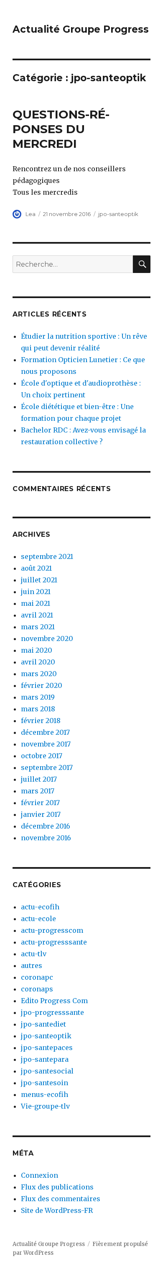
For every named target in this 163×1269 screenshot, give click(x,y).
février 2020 (41, 685)
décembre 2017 (45, 732)
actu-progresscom (52, 930)
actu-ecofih (40, 907)
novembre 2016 (46, 838)
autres (31, 965)
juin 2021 (36, 591)
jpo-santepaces (47, 1047)
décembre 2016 (45, 826)
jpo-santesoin (44, 1083)
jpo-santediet (43, 1024)
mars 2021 (38, 627)
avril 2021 (37, 615)
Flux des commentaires (60, 1198)
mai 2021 (35, 603)
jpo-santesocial (47, 1071)
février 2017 (40, 802)
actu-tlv (33, 954)
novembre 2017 (46, 744)
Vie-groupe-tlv (45, 1106)
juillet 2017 (39, 779)
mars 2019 (38, 697)
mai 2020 (36, 650)
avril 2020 (38, 662)
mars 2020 (39, 673)
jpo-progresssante (52, 1012)
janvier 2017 (41, 814)
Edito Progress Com (54, 1000)
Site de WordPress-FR (57, 1210)
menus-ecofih (44, 1094)
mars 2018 (38, 709)
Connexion (39, 1175)
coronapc (37, 977)
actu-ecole (38, 918)
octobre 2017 (41, 756)
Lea (30, 214)
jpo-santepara (45, 1059)
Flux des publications (57, 1187)
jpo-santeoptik (118, 214)
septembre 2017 (47, 767)
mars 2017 (37, 791)
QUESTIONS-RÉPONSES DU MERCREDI (61, 129)
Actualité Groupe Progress (81, 29)
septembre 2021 (47, 556)
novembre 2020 (47, 638)
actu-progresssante (54, 942)
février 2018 (41, 720)
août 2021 (36, 568)
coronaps (37, 989)
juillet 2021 (39, 580)
